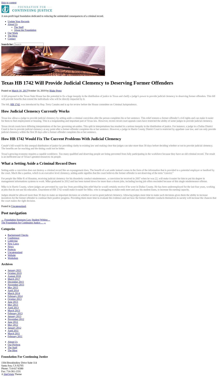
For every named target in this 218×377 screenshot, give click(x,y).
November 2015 (16, 284)
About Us (13, 24)
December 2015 (16, 281)
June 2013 (13, 302)
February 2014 (15, 296)
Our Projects (14, 344)
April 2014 (13, 290)
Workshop (13, 258)
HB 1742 (15, 104)
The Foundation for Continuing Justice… (23, 222)
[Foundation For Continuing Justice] (27, 13)
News (11, 246)
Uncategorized (18, 206)
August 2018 (14, 276)
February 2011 (15, 336)
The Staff (18, 27)
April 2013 (13, 307)
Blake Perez (55, 90)
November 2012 (16, 319)
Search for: (7, 44)
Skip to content (8, 2)
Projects (12, 249)
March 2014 (14, 293)
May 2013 (13, 304)
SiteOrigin (9, 374)
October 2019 (15, 273)
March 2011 (14, 333)
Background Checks (18, 235)
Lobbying (13, 240)
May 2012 (13, 325)
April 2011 (13, 330)
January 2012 (14, 327)
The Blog (12, 35)
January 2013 (14, 316)
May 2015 (13, 287)
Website (12, 255)
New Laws (13, 243)
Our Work (13, 33)
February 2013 (15, 313)
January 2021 (14, 270)
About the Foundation (25, 30)
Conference (13, 238)
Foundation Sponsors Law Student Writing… (25, 219)
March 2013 (14, 310)
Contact (11, 38)
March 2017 (14, 279)
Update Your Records (18, 21)
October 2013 (15, 299)
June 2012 (13, 322)
